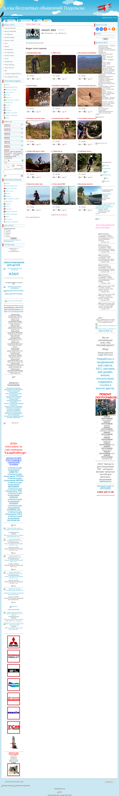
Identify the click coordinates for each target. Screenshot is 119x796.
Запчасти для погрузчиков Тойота (15, 315)
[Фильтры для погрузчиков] (13, 775)
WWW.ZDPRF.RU (105, 482)
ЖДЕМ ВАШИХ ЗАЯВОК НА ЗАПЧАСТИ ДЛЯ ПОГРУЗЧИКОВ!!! (105, 487)
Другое (8, 84)
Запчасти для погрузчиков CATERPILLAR (14, 508)
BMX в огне (57, 53)
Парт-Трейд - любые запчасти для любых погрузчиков (104, 64)
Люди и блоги (9, 92)
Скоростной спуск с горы (35, 151)
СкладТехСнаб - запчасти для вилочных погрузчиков (106, 102)
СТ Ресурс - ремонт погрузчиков (104, 95)
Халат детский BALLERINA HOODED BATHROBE (103, 194)
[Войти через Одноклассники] (113, 29)
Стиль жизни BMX (59, 184)
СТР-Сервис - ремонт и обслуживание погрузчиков (106, 92)
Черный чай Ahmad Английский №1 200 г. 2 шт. (13, 544)
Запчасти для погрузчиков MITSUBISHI (15, 485)
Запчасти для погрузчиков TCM (14, 490)
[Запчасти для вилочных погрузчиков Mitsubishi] (13, 647)
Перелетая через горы (35, 184)
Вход (39, 21)
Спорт (7, 107)
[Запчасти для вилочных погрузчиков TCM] (13, 733)
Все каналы (9, 219)
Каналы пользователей (12, 221)
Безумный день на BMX (61, 118)
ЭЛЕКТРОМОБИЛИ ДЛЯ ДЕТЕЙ (14, 263)
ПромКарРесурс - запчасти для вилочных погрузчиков (106, 70)
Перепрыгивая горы (34, 53)
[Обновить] (22, 160)
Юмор (7, 118)
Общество (8, 97)
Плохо (8, 235)
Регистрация (26, 21)
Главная (11, 21)
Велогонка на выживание (87, 53)
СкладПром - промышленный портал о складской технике (105, 76)
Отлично (8, 230)
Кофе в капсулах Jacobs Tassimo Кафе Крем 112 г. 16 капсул (13, 620)
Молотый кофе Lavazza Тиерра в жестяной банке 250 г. (13, 535)
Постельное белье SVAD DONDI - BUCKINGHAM (105, 306)
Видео (34, 24)
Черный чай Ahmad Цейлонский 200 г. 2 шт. (13, 560)
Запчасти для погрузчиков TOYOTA (13, 475)
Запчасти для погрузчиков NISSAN (13, 479)
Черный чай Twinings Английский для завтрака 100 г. (13, 593)
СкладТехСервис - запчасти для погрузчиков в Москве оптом (106, 99)
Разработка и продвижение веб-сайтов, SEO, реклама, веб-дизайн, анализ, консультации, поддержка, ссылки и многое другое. (105, 373)
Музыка (8, 94)
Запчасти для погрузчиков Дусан (13, 349)
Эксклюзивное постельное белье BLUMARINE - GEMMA (106, 280)
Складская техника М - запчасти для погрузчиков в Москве (106, 83)
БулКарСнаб (102, 52)
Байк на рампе (32, 85)
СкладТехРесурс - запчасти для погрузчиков (106, 46)
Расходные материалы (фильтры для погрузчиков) (13, 388)
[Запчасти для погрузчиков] (13, 676)
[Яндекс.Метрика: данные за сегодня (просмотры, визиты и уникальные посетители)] (7, 786)
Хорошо (8, 231)
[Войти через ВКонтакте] (101, 29)
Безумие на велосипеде (61, 85)
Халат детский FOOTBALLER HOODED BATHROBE (104, 207)
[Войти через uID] (97, 29)
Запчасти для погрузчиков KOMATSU (15, 470)
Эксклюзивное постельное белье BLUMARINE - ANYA (106, 259)
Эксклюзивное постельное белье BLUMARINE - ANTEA (106, 269)
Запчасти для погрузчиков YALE (13, 513)
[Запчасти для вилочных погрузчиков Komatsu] (13, 719)
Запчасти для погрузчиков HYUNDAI (15, 501)
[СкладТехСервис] (13, 750)
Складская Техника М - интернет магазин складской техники (106, 50)
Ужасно (8, 236)
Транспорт (9, 110)
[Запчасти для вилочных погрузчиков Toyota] (13, 704)
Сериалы (8, 105)
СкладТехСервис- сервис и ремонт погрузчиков (106, 87)
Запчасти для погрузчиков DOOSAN (15, 495)
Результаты (7, 240)
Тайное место (57, 151)
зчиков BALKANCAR (13, 519)
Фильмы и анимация (11, 112)
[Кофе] (14, 606)
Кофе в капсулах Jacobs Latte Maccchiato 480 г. (13, 628)
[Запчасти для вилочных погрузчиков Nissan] (13, 662)
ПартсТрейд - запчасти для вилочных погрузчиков (106, 67)
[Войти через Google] (109, 29)
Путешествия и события (12, 100)
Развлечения (9, 102)
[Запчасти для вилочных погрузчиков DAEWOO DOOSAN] (13, 690)
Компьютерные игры (11, 87)
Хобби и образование (12, 115)
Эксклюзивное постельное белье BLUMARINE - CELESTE (106, 239)
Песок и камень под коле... (88, 85)
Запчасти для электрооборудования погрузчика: (13, 401)
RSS (48, 21)
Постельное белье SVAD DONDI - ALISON (105, 289)
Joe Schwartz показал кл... (88, 118)
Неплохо (8, 233)
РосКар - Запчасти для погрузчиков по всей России (106, 73)
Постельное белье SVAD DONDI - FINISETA (105, 298)
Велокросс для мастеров (36, 118)
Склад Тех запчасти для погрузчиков (105, 54)
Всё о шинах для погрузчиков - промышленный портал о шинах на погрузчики (105, 111)
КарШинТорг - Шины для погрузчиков (105, 57)
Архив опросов (16, 240)
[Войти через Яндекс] (105, 29)
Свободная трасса (85, 151)
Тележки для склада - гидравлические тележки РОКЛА (105, 106)
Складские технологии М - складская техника (106, 80)
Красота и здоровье (11, 89)
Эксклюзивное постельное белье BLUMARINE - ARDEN (106, 249)
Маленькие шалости (86, 184)
